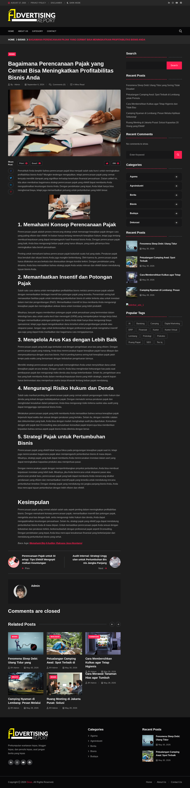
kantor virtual (171, 330)
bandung (140, 323)
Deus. (30, 782)
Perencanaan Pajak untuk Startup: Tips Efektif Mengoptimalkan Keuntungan (38, 559)
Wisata (15, 677)
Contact (51, 31)
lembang (133, 336)
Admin (35, 585)
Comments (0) (59, 84)
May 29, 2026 (110, 671)
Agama (133, 176)
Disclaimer (56, 3)
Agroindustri (136, 186)
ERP (131, 330)
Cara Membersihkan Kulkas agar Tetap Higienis (98, 662)
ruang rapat (134, 342)
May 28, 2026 (32, 708)
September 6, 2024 (35, 84)
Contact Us (176, 782)
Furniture (94, 637)
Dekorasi (134, 222)
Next (101, 568)
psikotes (161, 336)
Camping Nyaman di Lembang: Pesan (160, 290)
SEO (148, 342)
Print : (22, 163)
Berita (133, 195)
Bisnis (21, 39)
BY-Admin (15, 668)
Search (131, 53)
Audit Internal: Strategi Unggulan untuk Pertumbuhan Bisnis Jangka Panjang (90, 559)
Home (11, 31)
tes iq (159, 342)
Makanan (55, 637)
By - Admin (15, 84)
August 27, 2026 (18, 3)
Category (37, 31)
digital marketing (172, 323)
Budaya (134, 213)
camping (154, 323)
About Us (23, 31)
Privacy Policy (38, 3)
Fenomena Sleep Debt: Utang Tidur (158, 244)
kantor (156, 330)
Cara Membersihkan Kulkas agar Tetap (160, 275)
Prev (27, 568)
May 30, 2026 (32, 668)
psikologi (147, 336)
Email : (35, 163)
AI (129, 323)
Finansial (143, 330)
